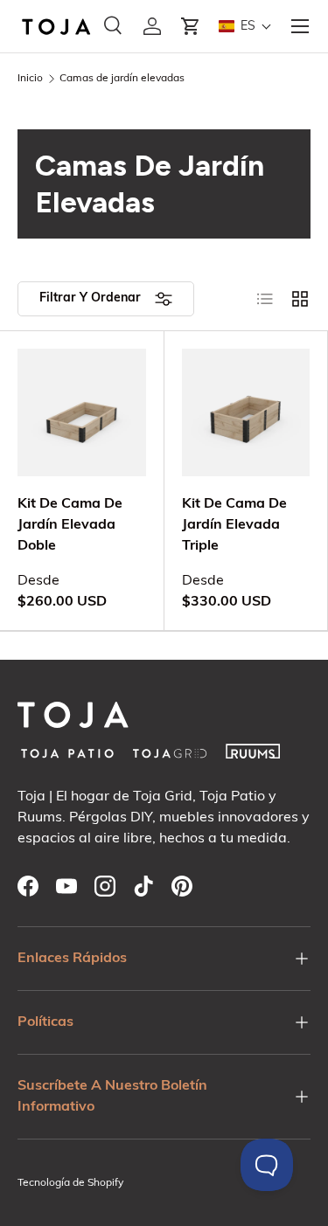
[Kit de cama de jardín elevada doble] (81, 413)
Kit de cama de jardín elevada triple (234, 525)
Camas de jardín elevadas (122, 78)
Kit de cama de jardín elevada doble (69, 525)
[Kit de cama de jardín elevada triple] (246, 413)
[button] (190, 26)
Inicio (30, 78)
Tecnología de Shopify (70, 1183)
